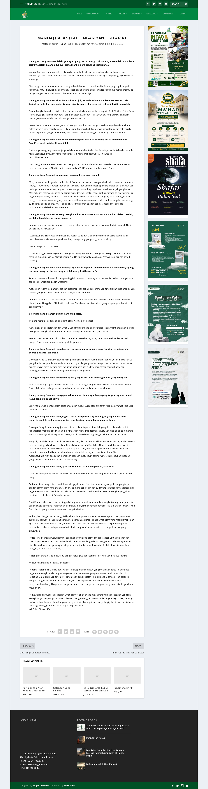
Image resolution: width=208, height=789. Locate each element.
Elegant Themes (41, 785)
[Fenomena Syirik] (127, 675)
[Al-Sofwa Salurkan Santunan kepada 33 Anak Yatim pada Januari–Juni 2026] (81, 727)
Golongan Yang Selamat (62, 689)
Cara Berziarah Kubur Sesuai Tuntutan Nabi (96, 689)
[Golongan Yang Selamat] (66, 675)
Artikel (109, 14)
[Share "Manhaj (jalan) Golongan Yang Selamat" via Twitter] (66, 632)
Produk (122, 14)
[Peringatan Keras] (81, 740)
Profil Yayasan (92, 14)
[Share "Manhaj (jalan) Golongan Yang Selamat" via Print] (78, 632)
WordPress (69, 785)
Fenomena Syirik (123, 687)
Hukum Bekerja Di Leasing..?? (52, 3)
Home (79, 14)
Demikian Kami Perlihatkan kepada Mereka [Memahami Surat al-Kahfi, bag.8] (105, 753)
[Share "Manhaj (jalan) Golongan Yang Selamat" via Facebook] (60, 632)
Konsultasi (151, 14)
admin (55, 43)
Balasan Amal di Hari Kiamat (101, 764)
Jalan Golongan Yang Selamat (89, 43)
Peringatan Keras (95, 737)
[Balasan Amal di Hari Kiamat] (81, 766)
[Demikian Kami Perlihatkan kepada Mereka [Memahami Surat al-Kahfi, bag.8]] (81, 752)
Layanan (135, 14)
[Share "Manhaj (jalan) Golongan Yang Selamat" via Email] (72, 632)
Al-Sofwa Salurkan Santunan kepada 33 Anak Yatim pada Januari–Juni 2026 (107, 727)
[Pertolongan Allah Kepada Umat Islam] (36, 675)
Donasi (183, 14)
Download (168, 14)
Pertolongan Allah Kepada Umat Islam (34, 689)
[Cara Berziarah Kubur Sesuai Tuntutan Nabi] (97, 675)
